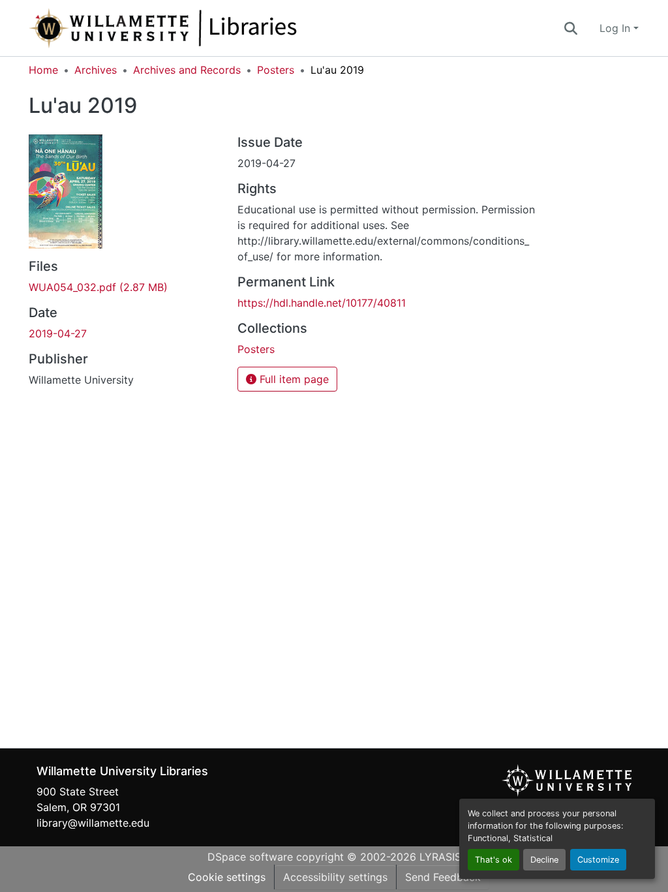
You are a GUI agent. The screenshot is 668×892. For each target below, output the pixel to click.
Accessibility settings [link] (335, 877)
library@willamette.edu (93, 822)
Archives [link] (95, 69)
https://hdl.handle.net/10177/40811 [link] (321, 302)
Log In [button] (616, 28)
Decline (544, 860)
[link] (125, 287)
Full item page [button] (292, 379)
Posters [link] (275, 69)
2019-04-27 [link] (58, 333)
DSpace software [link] (250, 856)
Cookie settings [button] (227, 877)
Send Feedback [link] (443, 877)
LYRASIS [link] (440, 856)
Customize (598, 860)
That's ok (493, 860)
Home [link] (43, 69)
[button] (206, 28)
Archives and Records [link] (187, 69)
